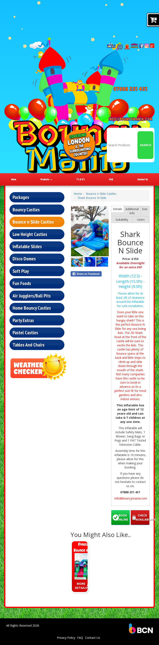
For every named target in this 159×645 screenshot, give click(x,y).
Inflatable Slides (27, 246)
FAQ (111, 179)
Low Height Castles (30, 234)
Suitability (122, 219)
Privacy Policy (66, 638)
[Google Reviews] (152, 45)
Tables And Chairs (29, 345)
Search (145, 145)
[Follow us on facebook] (141, 45)
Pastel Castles (25, 332)
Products (45, 179)
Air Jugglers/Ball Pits (32, 295)
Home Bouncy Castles (32, 308)
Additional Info (132, 211)
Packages (21, 197)
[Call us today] (130, 89)
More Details (81, 586)
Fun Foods (22, 283)
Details (117, 209)
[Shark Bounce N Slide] (90, 231)
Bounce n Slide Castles (33, 222)
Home (13, 179)
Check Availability (142, 517)
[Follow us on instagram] (146, 45)
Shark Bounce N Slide (92, 198)
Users (141, 219)
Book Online (122, 517)
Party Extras (23, 320)
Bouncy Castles (26, 209)
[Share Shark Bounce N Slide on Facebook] (90, 274)
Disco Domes (24, 258)
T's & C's (80, 179)
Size (144, 209)
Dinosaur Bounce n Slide (85, 547)
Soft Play (21, 271)
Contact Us (142, 179)
